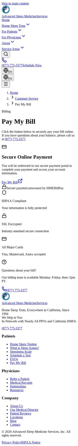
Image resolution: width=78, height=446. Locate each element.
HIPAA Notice (30, 442)
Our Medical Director (24, 409)
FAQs (14, 359)
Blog (13, 421)
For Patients (9, 31)
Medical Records (21, 382)
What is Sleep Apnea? (24, 348)
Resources (17, 390)
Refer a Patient (19, 379)
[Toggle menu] (6, 84)
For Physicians (11, 37)
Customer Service (26, 98)
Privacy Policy (11, 442)
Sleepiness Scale (21, 351)
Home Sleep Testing (23, 344)
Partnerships (18, 386)
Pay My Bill (10, 182)
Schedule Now (32, 65)
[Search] (6, 54)
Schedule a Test (20, 355)
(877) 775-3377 (12, 65)
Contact (15, 424)
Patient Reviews (20, 413)
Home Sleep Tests (13, 26)
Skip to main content (15, 3)
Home (6, 20)
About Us (16, 406)
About (6, 43)
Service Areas (11, 49)
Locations (16, 417)
